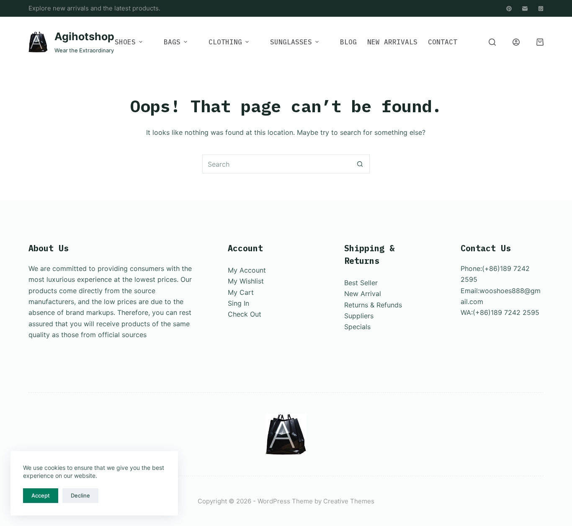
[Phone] (541, 8)
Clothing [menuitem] (225, 42)
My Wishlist (246, 281)
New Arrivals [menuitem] (392, 42)
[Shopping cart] (540, 42)
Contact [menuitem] (442, 42)
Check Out (244, 314)
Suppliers (359, 316)
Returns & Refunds (373, 305)
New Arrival (362, 293)
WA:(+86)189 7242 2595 (500, 312)
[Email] (525, 8)
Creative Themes (348, 501)
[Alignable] (509, 8)
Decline (80, 495)
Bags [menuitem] (172, 42)
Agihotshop (84, 36)
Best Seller (361, 282)
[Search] (492, 42)
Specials (357, 326)
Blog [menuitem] (348, 42)
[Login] (516, 42)
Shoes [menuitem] (125, 42)
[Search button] (360, 164)
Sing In (238, 303)
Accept (40, 495)
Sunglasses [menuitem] (291, 42)
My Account (247, 270)
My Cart (241, 292)
